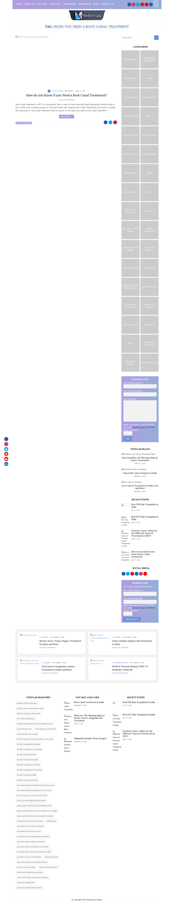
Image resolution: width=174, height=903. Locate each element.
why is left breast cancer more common (32, 877)
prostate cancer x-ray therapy (29, 857)
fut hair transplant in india (27, 780)
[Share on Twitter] (111, 122)
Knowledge (85, 4)
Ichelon (99, 900)
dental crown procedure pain (28, 713)
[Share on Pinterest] (115, 122)
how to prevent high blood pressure (31, 800)
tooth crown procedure (26, 867)
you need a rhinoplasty (26, 882)
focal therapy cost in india (27, 734)
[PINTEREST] (142, 4)
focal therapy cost (24, 729)
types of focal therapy (48, 867)
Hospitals (55, 4)
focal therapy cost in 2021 (45, 729)
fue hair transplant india (26, 754)
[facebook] (6, 439)
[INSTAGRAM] (134, 4)
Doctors (42, 4)
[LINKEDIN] (151, 4)
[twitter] (6, 449)
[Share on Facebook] (106, 122)
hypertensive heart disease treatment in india (35, 816)
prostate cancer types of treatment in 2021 (34, 851)
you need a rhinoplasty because (29, 887)
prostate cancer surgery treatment (31, 841)
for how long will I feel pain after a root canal (35, 739)
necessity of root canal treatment (30, 826)
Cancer (45, 637)
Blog (96, 4)
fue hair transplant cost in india (29, 749)
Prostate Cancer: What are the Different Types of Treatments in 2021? (144, 533)
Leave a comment (24, 123)
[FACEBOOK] (129, 4)
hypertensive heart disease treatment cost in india (37, 811)
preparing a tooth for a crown (29, 831)
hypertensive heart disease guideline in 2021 (34, 805)
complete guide (121, 663)
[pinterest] (6, 454)
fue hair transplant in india (27, 759)
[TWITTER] (138, 4)
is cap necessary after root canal (30, 821)
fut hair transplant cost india (28, 764)
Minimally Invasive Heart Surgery (90, 738)
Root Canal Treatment (63, 91)
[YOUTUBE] (147, 4)
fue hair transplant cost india (28, 744)
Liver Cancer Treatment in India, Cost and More (140, 487)
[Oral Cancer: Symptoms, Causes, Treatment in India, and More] (29, 668)
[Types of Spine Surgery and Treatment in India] (99, 643)
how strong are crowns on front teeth (32, 795)
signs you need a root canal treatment (32, 862)
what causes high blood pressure (30, 872)
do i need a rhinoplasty (26, 718)
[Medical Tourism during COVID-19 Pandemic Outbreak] (99, 668)
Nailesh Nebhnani (68, 100)
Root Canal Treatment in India (89, 702)
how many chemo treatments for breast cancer (35, 785)
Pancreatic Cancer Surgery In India (140, 473)
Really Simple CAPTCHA (143, 427)
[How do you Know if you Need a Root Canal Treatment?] (66, 60)
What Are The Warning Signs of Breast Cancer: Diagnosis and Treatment (89, 718)
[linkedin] (6, 464)
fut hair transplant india (26, 775)
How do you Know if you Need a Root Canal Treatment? (66, 95)
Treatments (69, 4)
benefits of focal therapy (27, 703)
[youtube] (6, 459)
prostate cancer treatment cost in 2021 (32, 846)
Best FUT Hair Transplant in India (144, 518)
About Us (30, 4)
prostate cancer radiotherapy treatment (33, 836)
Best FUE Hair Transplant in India (144, 505)
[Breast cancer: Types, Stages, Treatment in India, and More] (28, 642)
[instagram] (6, 444)
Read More (67, 117)
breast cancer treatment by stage (30, 708)
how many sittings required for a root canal (34, 790)
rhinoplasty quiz (51, 857)
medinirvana (51, 821)
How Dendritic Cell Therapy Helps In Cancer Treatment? (140, 459)
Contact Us (107, 4)
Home (19, 4)
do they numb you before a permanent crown (34, 723)
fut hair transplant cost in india (29, 770)
